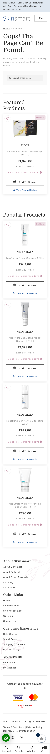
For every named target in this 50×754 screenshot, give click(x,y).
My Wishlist (9, 668)
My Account (10, 662)
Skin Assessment (12, 611)
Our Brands (9, 587)
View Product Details (26, 190)
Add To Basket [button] (28, 182)
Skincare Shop (11, 605)
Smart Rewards (12, 639)
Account (6, 751)
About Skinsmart (12, 567)
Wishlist (31, 751)
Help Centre (10, 634)
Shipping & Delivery (14, 644)
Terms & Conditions (14, 727)
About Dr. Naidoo (12, 572)
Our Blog (8, 582)
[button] (7, 118)
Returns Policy (11, 649)
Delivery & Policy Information (19, 731)
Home (6, 28)
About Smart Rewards (15, 577)
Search (19, 751)
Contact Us (9, 621)
